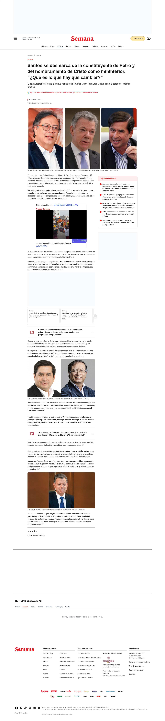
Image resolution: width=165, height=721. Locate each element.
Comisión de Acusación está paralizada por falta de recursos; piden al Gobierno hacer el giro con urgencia (43, 315)
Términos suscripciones (86, 661)
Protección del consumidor (112, 653)
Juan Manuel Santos (36, 535)
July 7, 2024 (41, 246)
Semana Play (48, 653)
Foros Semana (65, 657)
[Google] (16, 708)
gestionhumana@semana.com (114, 675)
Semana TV (47, 657)
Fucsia (45, 674)
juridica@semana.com (111, 667)
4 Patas (46, 678)
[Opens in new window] (21, 708)
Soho (45, 669)
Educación (63, 653)
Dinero (45, 661)
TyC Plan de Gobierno (85, 678)
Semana (30, 55)
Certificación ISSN (84, 674)
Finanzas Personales (67, 661)
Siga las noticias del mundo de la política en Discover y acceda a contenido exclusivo (64, 92)
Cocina (62, 669)
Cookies (132, 674)
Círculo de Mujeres (66, 674)
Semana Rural (65, 665)
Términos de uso (84, 653)
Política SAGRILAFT (85, 669)
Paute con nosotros (136, 670)
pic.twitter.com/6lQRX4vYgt (66, 205)
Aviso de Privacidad (23, 713)
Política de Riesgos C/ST (86, 665)
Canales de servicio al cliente (139, 662)
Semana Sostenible (67, 678)
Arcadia (46, 665)
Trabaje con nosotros (136, 666)
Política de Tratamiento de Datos (89, 657)
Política (38, 55)
